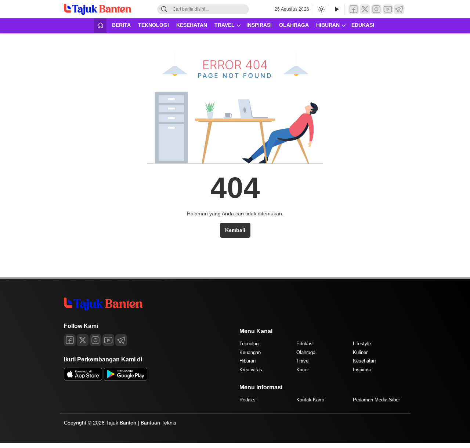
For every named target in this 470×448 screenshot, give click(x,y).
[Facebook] (353, 9)
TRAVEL (224, 25)
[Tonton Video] (336, 9)
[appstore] (83, 379)
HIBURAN (328, 25)
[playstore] (125, 379)
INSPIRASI (259, 25)
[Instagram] (376, 9)
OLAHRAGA (294, 25)
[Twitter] (365, 9)
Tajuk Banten (121, 423)
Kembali (235, 230)
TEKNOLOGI (153, 25)
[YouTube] (388, 9)
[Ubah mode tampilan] (320, 9)
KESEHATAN (191, 25)
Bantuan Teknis (158, 423)
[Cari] (164, 9)
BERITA (121, 25)
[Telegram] (399, 9)
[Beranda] (100, 25)
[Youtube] (108, 340)
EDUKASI (362, 25)
